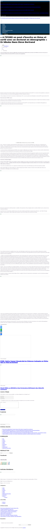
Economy (4, 26)
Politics (3, 25)
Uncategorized (4, 446)
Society (3, 29)
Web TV (3, 445)
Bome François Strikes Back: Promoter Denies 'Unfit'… (9, 508)
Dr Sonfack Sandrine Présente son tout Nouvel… (8, 511)
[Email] (25, 333)
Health (3, 28)
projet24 (24, 527)
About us (4, 32)
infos (3, 438)
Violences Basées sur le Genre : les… (6, 512)
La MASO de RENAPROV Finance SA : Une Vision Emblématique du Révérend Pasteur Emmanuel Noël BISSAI (20, 7)
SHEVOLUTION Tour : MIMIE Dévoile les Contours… (9, 510)
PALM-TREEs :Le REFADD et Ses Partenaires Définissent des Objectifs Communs (22, 388)
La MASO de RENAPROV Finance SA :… (7, 509)
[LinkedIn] (25, 331)
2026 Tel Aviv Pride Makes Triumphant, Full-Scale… (9, 515)
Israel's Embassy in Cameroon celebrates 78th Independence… (11, 516)
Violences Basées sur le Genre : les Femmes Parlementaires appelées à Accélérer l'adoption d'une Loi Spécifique (21, 433)
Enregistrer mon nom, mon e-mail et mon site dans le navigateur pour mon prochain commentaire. (18, 400)
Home (3, 24)
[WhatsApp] (25, 329)
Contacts (6, 34)
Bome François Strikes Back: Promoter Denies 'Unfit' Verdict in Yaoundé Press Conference (17, 4)
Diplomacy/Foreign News (7, 30)
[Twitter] (25, 328)
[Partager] (25, 334)
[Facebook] (25, 326)
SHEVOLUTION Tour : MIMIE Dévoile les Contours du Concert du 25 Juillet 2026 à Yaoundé (17, 10)
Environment (5, 31)
